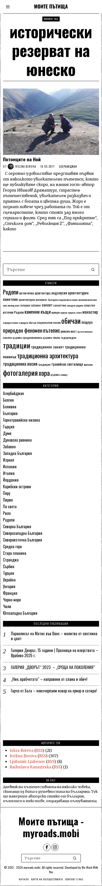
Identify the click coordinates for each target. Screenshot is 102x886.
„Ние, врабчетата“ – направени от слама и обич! (49, 679)
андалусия (59, 292)
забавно (36, 305)
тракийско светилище (67, 364)
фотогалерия (20, 372)
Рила (7, 513)
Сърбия (8, 566)
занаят (47, 305)
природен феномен (22, 330)
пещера (87, 322)
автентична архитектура (35, 292)
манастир (90, 312)
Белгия (8, 400)
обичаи (71, 320)
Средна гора (12, 546)
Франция (10, 593)
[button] (93, 269)
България (10, 413)
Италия (9, 473)
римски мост (69, 331)
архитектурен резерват (33, 299)
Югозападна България (20, 613)
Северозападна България (22, 533)
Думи (7, 433)
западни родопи (75, 305)
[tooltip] (47, 847)
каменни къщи (38, 311)
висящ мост (13, 305)
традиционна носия (20, 363)
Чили (7, 606)
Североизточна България (22, 540)
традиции (16, 345)
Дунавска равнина (17, 440)
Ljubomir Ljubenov (27, 761)
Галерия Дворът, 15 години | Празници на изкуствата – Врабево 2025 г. (54, 653)
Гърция (8, 427)
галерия (25, 305)
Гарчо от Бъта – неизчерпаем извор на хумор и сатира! (54, 690)
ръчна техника (84, 331)
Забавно (9, 447)
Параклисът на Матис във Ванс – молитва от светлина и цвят (54, 636)
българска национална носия (63, 300)
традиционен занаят (47, 347)
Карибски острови (17, 486)
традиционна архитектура (47, 355)
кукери (55, 312)
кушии (63, 312)
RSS (39, 750)
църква (55, 374)
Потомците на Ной (22, 159)
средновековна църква (37, 337)
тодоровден (68, 337)
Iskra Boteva (21, 750)
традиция (44, 364)
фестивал (88, 364)
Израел (8, 460)
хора (44, 373)
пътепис (51, 330)
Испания (10, 467)
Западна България (17, 453)
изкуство (89, 305)
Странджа (11, 560)
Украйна (9, 580)
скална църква (12, 337)
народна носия (10, 323)
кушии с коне (75, 312)
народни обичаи (27, 323)
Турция (8, 573)
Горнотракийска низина (21, 420)
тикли (56, 337)
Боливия (9, 407)
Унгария (9, 586)
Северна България (17, 526)
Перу (6, 493)
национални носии (49, 322)
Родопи (10, 292)
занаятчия (59, 305)
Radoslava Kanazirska (30, 767)
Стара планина (14, 553)
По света (10, 506)
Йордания (11, 480)
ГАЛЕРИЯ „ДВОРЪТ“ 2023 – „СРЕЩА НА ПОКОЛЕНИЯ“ (53, 667)
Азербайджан (68, 166)
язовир (63, 375)
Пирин (8, 500)
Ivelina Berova (25, 166)
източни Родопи (13, 312)
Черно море (12, 600)
